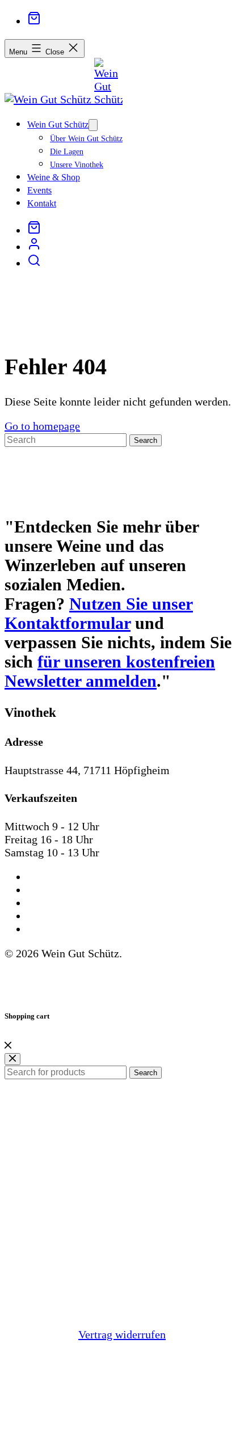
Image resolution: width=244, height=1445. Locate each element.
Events (39, 190)
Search (145, 1072)
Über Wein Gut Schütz (86, 138)
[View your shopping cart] (34, 21)
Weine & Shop (53, 177)
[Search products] (34, 264)
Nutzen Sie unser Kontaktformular (99, 613)
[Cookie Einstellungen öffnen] (90, 1433)
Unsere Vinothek (76, 164)
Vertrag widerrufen (122, 1334)
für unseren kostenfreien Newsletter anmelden (110, 671)
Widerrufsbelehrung (62, 917)
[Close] (8, 1044)
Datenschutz (49, 904)
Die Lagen (66, 151)
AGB (37, 877)
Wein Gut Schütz (58, 124)
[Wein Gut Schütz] (49, 99)
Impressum (46, 890)
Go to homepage (42, 426)
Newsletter (46, 930)
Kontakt (41, 203)
